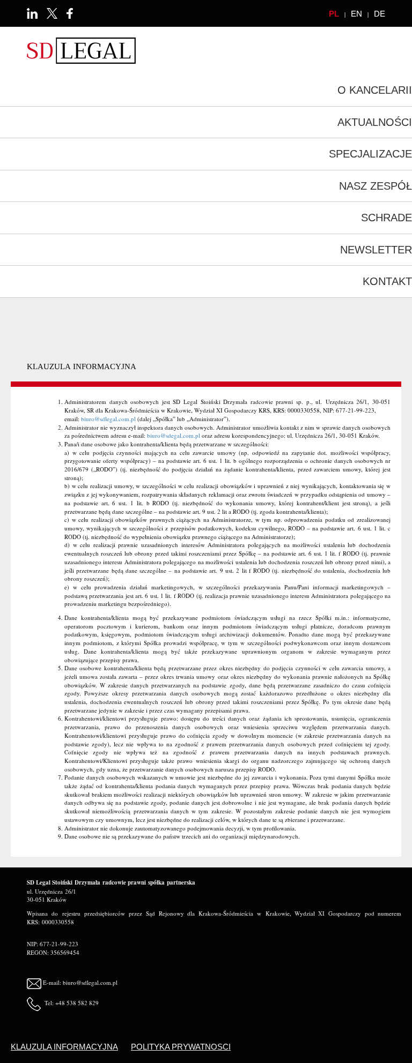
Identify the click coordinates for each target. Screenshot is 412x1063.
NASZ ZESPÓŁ (375, 186)
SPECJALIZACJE (370, 154)
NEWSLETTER (376, 250)
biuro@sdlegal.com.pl (108, 419)
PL (334, 13)
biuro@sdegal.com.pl (173, 435)
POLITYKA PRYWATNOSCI (181, 1046)
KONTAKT (387, 281)
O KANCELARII (374, 90)
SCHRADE (386, 217)
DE (379, 13)
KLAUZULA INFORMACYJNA (64, 1046)
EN (356, 13)
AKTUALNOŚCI (374, 122)
